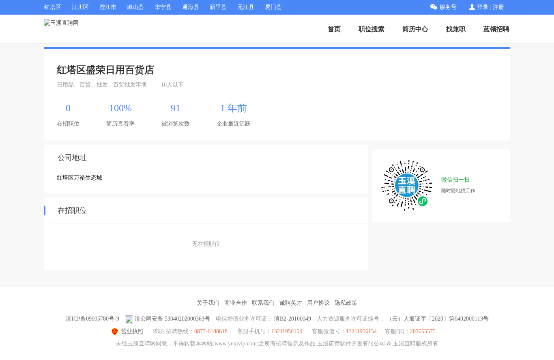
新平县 (218, 7)
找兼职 (456, 29)
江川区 (80, 7)
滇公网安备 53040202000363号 (172, 319)
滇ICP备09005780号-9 (92, 319)
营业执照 (132, 331)
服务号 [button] (448, 7)
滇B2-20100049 (292, 319)
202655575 (423, 331)
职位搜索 (371, 29)
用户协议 (318, 303)
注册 (498, 7)
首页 (334, 29)
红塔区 (52, 7)
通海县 (190, 7)
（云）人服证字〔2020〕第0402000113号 (438, 319)
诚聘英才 (290, 303)
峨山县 (135, 7)
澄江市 (107, 7)
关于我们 (208, 303)
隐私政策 (346, 303)
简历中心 (415, 29)
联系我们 (263, 303)
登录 (482, 7)
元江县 (245, 7)
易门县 (273, 7)
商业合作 (235, 303)
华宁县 (163, 7)
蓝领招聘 (496, 29)
